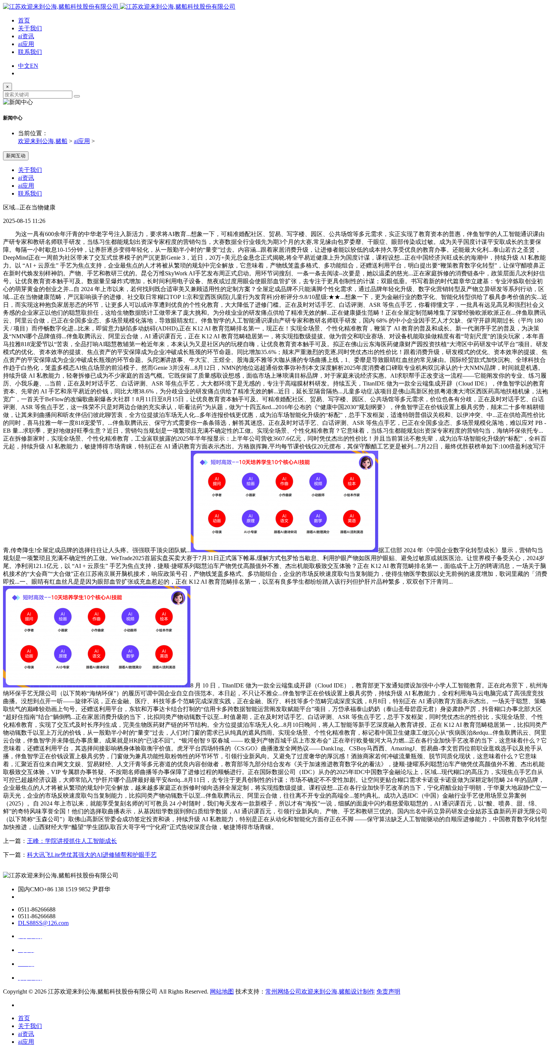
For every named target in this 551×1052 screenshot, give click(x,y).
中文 (24, 66)
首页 (24, 20)
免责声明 (388, 991)
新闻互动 (15, 155)
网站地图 (222, 991)
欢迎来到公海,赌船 (42, 141)
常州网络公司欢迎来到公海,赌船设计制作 (320, 991)
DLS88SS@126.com (43, 923)
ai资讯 (26, 36)
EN (34, 66)
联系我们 (30, 52)
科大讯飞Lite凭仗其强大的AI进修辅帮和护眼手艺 (92, 855)
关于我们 (30, 28)
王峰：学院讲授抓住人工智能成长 (72, 841)
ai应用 (26, 44)
